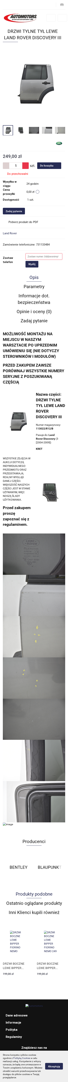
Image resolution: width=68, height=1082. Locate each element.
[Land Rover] (59, 143)
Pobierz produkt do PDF (23, 222)
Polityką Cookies (21, 1058)
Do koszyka (47, 165)
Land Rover (10, 233)
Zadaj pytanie (14, 211)
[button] (34, 1016)
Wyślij (32, 264)
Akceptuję (54, 1066)
